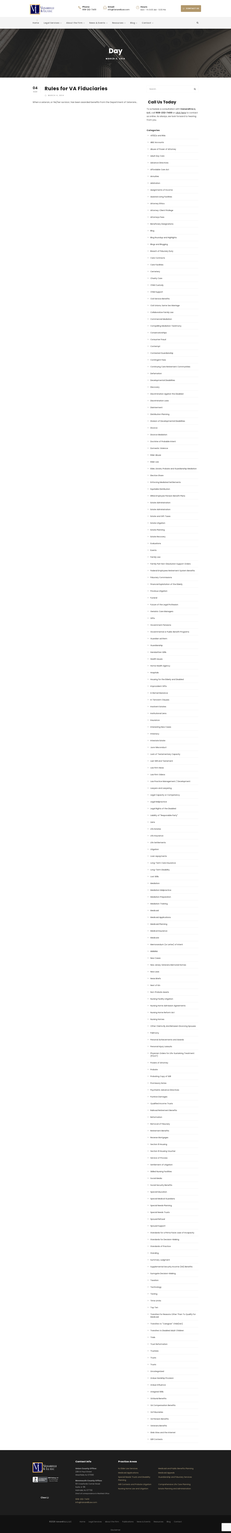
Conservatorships (158, 332)
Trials (152, 1337)
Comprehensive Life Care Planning (174, 1484)
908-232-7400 (89, 9)
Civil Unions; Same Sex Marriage (165, 305)
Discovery (154, 387)
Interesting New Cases (160, 727)
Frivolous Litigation (158, 591)
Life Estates (155, 829)
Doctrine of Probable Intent (163, 441)
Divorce (153, 428)
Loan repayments (158, 856)
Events (153, 550)
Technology (155, 1287)
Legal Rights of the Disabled (163, 808)
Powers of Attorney (159, 1062)
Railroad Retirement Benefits (163, 1110)
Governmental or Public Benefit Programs (169, 631)
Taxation (154, 1280)
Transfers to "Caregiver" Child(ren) (166, 1323)
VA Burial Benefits (158, 1398)
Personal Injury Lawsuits (161, 1046)
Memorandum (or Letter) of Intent (166, 944)
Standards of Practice (160, 1246)
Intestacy (154, 733)
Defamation (156, 373)
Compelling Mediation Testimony (165, 326)
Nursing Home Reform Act (162, 1012)
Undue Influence (158, 1385)
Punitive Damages (158, 1096)
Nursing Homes (157, 1019)
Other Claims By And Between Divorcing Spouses (173, 1026)
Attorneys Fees (157, 217)
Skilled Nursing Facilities (161, 1171)
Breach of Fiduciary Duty (161, 251)
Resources (118, 22)
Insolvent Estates (158, 706)
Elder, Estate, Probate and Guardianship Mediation (173, 468)
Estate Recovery (157, 536)
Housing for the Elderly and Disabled (167, 679)
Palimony (154, 1033)
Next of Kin (155, 985)
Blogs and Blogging (159, 244)
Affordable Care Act (159, 169)
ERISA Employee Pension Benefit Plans (167, 496)
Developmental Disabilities (162, 380)
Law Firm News (157, 767)
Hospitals (154, 672)
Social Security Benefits (161, 1185)
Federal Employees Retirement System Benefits (172, 570)
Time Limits (155, 1300)
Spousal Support (157, 1226)
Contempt (155, 346)
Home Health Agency (160, 665)
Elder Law (154, 462)
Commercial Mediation (161, 319)
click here (181, 112)
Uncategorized (157, 1371)
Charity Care (156, 278)
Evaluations (155, 543)
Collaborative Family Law (161, 312)
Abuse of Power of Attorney (163, 149)
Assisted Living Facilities (161, 196)
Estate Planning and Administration (174, 1488)
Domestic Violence (159, 448)
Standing (154, 1253)
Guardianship (156, 645)
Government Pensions (160, 625)
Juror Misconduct (158, 747)
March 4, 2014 (56, 95)
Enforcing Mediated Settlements (165, 482)
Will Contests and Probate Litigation (134, 1484)
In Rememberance (159, 693)
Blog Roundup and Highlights (163, 237)
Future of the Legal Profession (164, 604)
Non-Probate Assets (159, 992)
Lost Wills (154, 876)
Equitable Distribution (160, 489)
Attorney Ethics (157, 203)
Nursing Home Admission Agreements (168, 1005)
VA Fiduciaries (156, 1412)
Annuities (154, 176)
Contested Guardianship (161, 353)
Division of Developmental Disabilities (167, 421)
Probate (154, 1069)
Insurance (155, 720)
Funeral (153, 597)
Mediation (155, 883)
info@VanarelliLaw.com (119, 9)
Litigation (154, 849)
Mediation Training (159, 903)
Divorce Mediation (158, 434)
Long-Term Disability (160, 869)
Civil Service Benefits (160, 298)
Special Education (158, 1192)
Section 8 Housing (158, 1144)
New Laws (154, 971)
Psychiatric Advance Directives (164, 1090)
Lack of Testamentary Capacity (165, 754)
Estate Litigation (157, 523)
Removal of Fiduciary (160, 1124)
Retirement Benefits (159, 1130)
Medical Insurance (158, 931)
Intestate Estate (157, 740)
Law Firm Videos (157, 774)
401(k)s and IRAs (157, 135)
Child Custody (156, 285)
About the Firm (74, 22)
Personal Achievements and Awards (167, 1039)
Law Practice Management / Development (170, 781)
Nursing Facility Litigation (161, 999)
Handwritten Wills (158, 652)
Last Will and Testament (161, 761)
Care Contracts (157, 258)
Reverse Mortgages (159, 1137)
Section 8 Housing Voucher (163, 1151)
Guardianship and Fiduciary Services (175, 1477)
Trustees (154, 1351)
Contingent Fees (158, 360)
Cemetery (155, 271)
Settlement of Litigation (161, 1164)
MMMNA (154, 951)
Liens (152, 822)
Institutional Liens (158, 713)
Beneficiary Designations (161, 224)
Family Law (155, 557)
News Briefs (155, 978)
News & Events (97, 22)
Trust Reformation (159, 1344)
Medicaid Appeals (166, 1472)
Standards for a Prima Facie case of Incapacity (172, 1232)
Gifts (152, 618)
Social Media (156, 1178)
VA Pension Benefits (159, 1419)
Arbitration (155, 183)
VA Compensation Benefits (163, 1405)
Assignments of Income (161, 190)
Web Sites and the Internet (163, 1432)
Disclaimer (115, 1530)
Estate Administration (160, 502)
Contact (146, 22)
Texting (153, 1294)
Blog (132, 22)
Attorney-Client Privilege (161, 210)
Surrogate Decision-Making (163, 1273)
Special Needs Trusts (160, 1212)
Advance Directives (159, 162)
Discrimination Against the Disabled (166, 394)
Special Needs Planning (161, 1205)
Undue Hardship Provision (162, 1378)
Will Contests (156, 1439)
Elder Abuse (155, 455)
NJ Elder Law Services (128, 1468)
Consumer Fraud (158, 339)
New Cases (155, 958)
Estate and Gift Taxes (160, 516)
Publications (128, 1521)
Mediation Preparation (160, 897)
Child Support (156, 292)
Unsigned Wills (156, 1391)
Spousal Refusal (157, 1219)
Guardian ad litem (158, 638)
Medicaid (154, 910)
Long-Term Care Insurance (163, 863)
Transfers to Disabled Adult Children (167, 1330)
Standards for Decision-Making (164, 1239)
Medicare (154, 937)
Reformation (156, 1117)
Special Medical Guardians (162, 1198)
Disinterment (156, 407)
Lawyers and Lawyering (161, 788)
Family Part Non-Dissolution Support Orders (170, 563)
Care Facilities (156, 264)
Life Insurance (156, 835)
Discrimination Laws (159, 400)
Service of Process (159, 1158)
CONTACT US (192, 8)
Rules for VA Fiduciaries (76, 88)
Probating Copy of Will (160, 1076)
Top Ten (154, 1307)
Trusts (153, 1357)
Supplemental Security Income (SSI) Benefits (171, 1266)
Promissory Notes (158, 1083)
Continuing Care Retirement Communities (170, 366)
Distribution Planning (159, 414)
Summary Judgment (160, 1260)
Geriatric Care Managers (161, 611)
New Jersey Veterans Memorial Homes (168, 965)
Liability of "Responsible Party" (164, 815)
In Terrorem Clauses (159, 699)
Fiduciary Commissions (161, 577)
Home (36, 22)
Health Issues (156, 659)
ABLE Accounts (157, 142)
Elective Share (156, 475)
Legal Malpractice (158, 801)
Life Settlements (158, 842)
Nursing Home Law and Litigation (133, 1488)
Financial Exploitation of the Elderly (166, 584)
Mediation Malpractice (160, 890)
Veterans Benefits (158, 1425)
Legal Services (51, 22)
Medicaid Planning (158, 924)
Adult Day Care (157, 156)
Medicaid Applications (160, 917)
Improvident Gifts (158, 686)
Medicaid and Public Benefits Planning (175, 1468)
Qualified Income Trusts (161, 1103)
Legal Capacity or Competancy (165, 795)
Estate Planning (157, 530)
